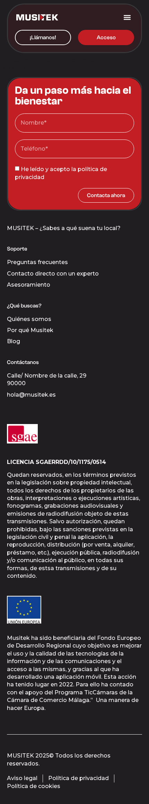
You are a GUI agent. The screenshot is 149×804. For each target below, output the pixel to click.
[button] (127, 17)
